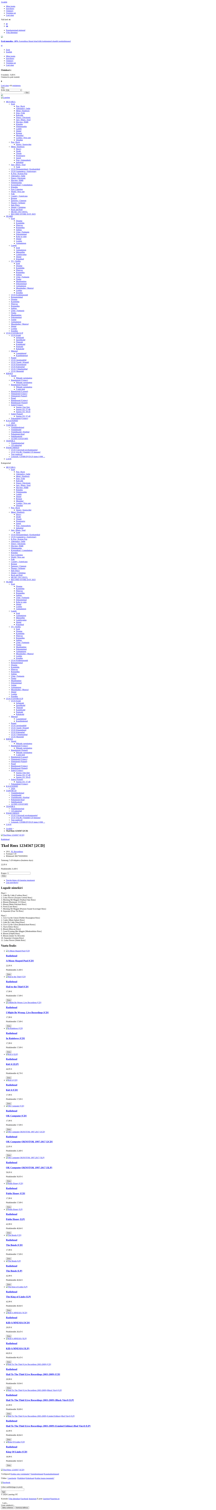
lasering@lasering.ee (51, 1499)
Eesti (8, 50)
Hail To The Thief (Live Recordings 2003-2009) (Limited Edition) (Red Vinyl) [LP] (48, 1426)
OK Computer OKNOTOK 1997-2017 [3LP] (29, 1167)
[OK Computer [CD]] (15, 1106)
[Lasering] (5, 97)
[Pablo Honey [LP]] (14, 1209)
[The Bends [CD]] (13, 1235)
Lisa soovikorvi (12, 882)
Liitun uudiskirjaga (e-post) (11, 1487)
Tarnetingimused (37, 1474)
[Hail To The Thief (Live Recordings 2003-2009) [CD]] (28, 1364)
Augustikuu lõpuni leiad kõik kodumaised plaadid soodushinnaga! (36, 41)
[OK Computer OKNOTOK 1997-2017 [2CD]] (25, 1132)
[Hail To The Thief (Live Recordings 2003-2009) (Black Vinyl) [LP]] (34, 1390)
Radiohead (5, 839)
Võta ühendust (12, 32)
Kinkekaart (30, 1478)
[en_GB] (2, 37)
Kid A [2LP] (12, 1064)
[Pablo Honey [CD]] (14, 1183)
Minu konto (10, 6)
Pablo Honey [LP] (15, 1219)
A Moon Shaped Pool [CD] (20, 960)
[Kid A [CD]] (11, 1080)
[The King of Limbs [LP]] (16, 1287)
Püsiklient (21, 1478)
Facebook (24, 1499)
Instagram (32, 1499)
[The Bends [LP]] (13, 1261)
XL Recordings (17, 852)
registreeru (16, 85)
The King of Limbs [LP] (18, 1296)
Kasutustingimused (51, 1474)
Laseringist (12, 1478)
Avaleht (4, 2)
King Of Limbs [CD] (16, 1451)
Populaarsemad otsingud (15, 30)
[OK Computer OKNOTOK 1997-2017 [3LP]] (25, 1158)
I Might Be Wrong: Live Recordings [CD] (27, 1012)
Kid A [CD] (12, 1090)
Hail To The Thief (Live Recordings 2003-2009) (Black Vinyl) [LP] (40, 1400)
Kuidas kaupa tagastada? (44, 1478)
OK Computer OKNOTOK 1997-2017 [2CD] (29, 1141)
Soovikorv (10, 8)
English (9, 52)
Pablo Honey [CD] (15, 1193)
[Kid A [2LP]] (12, 1054)
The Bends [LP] (14, 1271)
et (1, 45)
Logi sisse (10, 15)
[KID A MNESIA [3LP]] (16, 1338)
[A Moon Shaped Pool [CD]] (18, 951)
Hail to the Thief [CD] (17, 986)
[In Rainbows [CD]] (14, 1028)
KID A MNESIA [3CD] (18, 1322)
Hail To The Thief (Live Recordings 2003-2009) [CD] (33, 1374)
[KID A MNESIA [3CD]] (16, 1313)
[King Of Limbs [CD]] (15, 1442)
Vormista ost (11, 13)
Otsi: (3, 88)
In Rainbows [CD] (15, 1038)
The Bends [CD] (14, 1245)
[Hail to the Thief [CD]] (16, 977)
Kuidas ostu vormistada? (20, 1474)
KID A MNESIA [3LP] (17, 1348)
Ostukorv (9, 11)
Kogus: (4, 873)
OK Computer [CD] (16, 1116)
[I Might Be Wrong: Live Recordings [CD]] (23, 1002)
